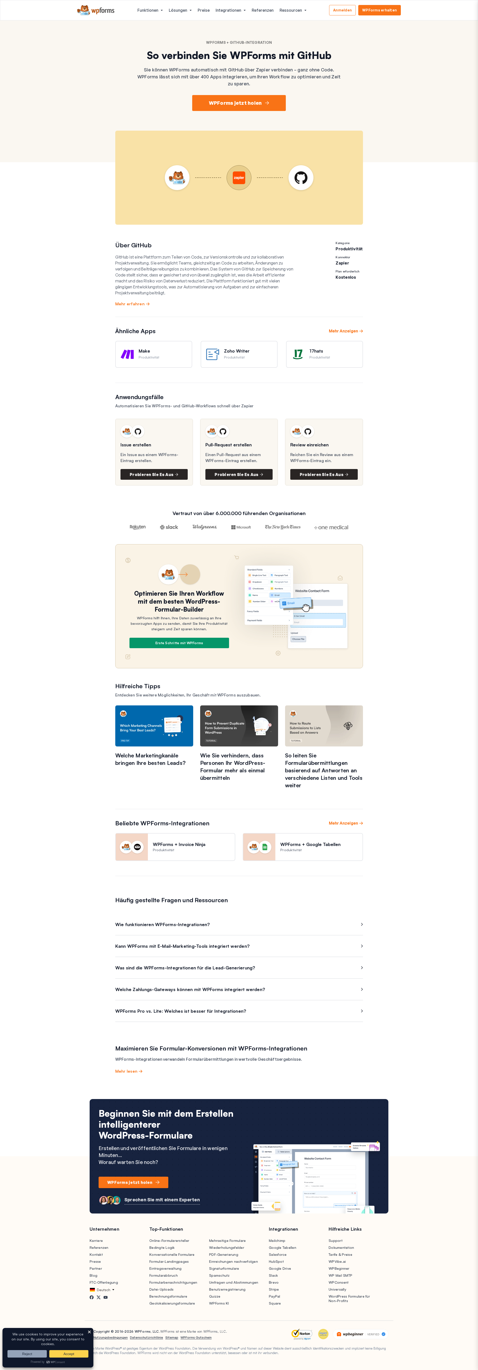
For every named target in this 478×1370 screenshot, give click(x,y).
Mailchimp (277, 1240)
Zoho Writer (236, 351)
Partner (96, 1268)
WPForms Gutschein (196, 1337)
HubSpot (276, 1261)
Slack (273, 1275)
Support (336, 1240)
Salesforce (278, 1254)
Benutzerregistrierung (227, 1289)
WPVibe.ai (337, 1261)
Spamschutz (219, 1275)
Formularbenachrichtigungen (173, 1282)
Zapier (342, 263)
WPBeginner (339, 1268)
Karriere (96, 1240)
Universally (337, 1289)
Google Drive (280, 1268)
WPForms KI (219, 1303)
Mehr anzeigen (343, 330)
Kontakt (96, 1254)
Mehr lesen (126, 1071)
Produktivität (349, 248)
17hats (316, 351)
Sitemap (171, 1337)
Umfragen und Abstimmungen (233, 1282)
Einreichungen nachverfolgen (233, 1261)
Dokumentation (341, 1247)
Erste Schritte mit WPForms (179, 643)
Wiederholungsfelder (226, 1247)
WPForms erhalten (379, 10)
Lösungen (178, 10)
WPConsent (339, 1282)
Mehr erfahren (130, 303)
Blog (93, 1275)
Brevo (274, 1282)
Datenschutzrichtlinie (146, 1337)
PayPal (274, 1296)
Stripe (274, 1289)
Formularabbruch (163, 1275)
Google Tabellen (282, 1247)
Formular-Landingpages (169, 1261)
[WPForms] (96, 10)
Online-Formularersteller (169, 1240)
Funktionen (147, 10)
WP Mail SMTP (340, 1275)
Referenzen (263, 10)
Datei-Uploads (161, 1289)
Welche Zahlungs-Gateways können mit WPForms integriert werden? (190, 989)
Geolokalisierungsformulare (172, 1303)
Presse (95, 1261)
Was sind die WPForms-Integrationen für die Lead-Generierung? (185, 967)
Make (144, 351)
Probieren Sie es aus (152, 474)
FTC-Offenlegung (104, 1282)
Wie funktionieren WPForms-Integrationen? (162, 924)
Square (275, 1303)
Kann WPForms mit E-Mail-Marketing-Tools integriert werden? (182, 946)
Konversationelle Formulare (172, 1254)
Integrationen (228, 10)
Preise (204, 10)
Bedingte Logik (162, 1247)
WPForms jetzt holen (235, 103)
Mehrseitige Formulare (227, 1240)
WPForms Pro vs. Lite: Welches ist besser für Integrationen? (180, 1011)
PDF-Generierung (223, 1254)
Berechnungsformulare (168, 1296)
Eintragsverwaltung (165, 1268)
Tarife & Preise (340, 1254)
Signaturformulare (224, 1268)
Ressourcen (291, 10)
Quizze (215, 1296)
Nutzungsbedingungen (110, 1337)
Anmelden (342, 10)
